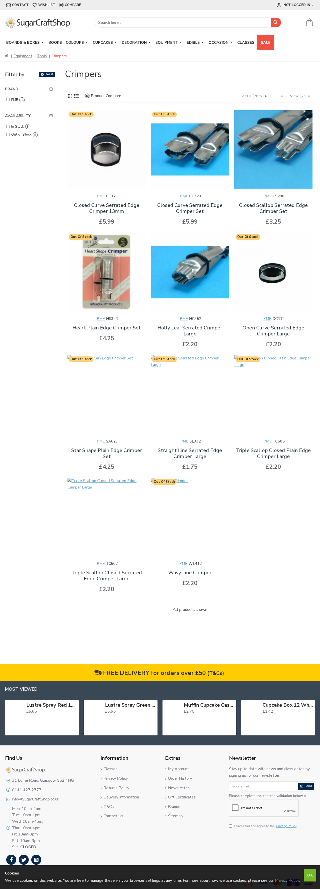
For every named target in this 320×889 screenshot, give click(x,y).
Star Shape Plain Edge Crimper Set (106, 454)
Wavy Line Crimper (190, 573)
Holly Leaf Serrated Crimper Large (190, 331)
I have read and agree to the (265, 826)
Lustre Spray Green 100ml (130, 705)
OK (310, 875)
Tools (42, 56)
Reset (49, 74)
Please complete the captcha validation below (266, 795)
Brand (11, 89)
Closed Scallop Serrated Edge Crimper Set (273, 208)
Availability (18, 115)
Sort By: (246, 96)
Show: (294, 96)
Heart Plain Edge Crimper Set (106, 328)
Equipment (23, 56)
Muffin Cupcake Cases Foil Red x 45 (209, 705)
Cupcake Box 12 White (287, 705)
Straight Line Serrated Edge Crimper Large (190, 454)
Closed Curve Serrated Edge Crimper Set (189, 208)
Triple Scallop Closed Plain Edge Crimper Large (273, 454)
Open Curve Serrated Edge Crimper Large (273, 331)
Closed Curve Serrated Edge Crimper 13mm (106, 208)
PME (101, 196)
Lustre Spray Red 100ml (51, 705)
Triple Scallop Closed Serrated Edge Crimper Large (107, 576)
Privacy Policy (287, 880)
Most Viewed (21, 689)
